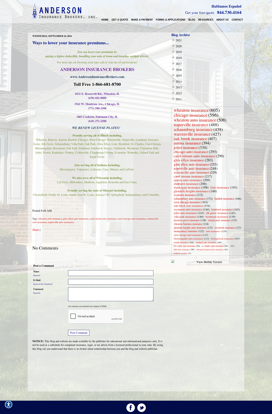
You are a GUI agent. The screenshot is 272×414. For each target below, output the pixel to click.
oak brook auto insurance (188, 205)
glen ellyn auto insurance (75, 218)
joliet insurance (186, 147)
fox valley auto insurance (185, 245)
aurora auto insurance (188, 180)
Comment (38, 289)
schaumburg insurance (193, 129)
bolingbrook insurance (222, 238)
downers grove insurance (187, 220)
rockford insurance (180, 253)
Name (36, 271)
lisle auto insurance (182, 249)
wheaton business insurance (188, 224)
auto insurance (213, 231)
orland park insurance (219, 220)
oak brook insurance (190, 138)
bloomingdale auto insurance (188, 238)
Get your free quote (199, 12)
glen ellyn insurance (189, 159)
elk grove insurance (217, 213)
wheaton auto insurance (50, 218)
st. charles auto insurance (213, 245)
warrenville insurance (192, 134)
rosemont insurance (225, 227)
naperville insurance (191, 124)
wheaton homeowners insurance (210, 249)
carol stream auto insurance (103, 218)
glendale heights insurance (191, 191)
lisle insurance (219, 187)
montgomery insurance (186, 231)
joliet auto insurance (185, 213)
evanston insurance (185, 195)
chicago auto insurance (191, 151)
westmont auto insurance (188, 209)
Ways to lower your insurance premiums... (70, 42)
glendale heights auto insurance (190, 227)
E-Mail (37, 280)
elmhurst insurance (186, 184)
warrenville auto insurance (191, 172)
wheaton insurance (191, 110)
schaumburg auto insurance (190, 198)
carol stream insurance (189, 176)
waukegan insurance (187, 187)
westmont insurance (216, 216)
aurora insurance (187, 143)
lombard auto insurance (206, 242)
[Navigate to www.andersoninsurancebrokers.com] (230, 246)
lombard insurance (222, 209)
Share (35, 230)
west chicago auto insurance (132, 218)
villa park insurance (185, 216)
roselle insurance (181, 242)
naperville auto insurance (60, 222)
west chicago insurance (187, 202)
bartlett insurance (224, 198)
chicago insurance (190, 115)
